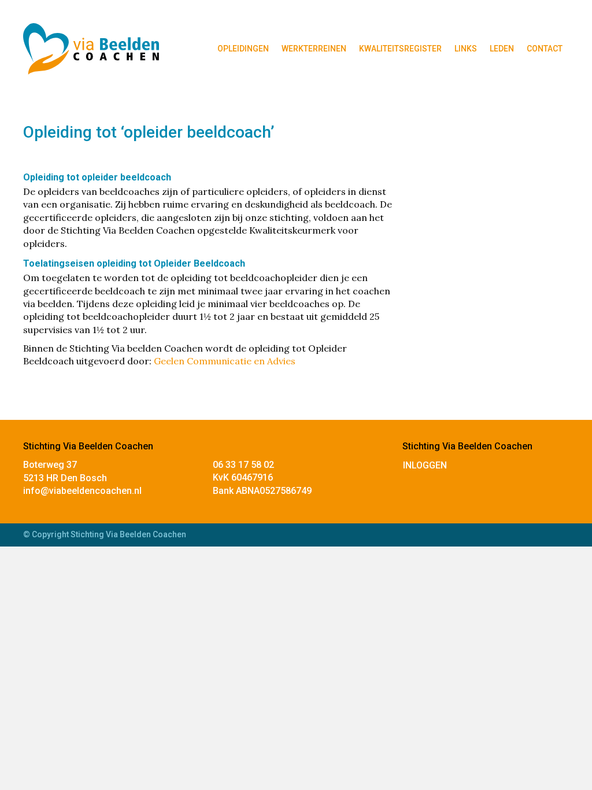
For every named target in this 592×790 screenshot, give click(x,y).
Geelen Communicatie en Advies (224, 361)
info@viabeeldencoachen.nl (82, 490)
